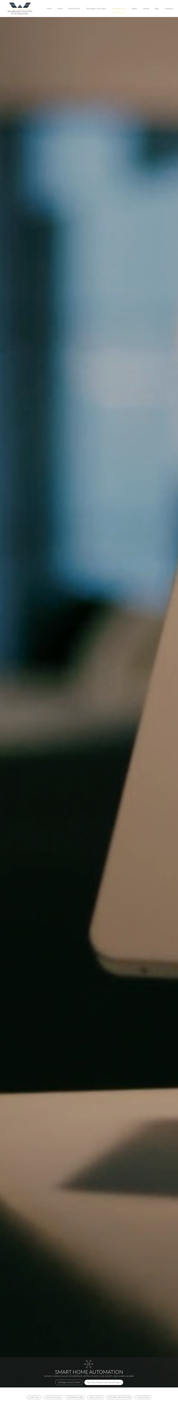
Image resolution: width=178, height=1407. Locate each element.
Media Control (95, 1397)
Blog (157, 8)
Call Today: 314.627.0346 (69, 1382)
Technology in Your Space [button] (96, 8)
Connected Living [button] (119, 8)
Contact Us (169, 8)
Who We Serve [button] (74, 8)
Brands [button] (146, 8)
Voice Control (143, 1397)
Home (49, 8)
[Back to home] (20, 8)
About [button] (60, 8)
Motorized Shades (75, 1397)
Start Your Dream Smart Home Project (104, 1382)
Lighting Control (53, 1397)
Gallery (134, 8)
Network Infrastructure (119, 1397)
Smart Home (34, 1397)
